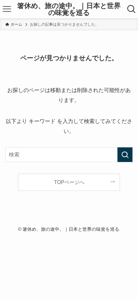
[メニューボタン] (6, 9)
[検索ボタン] (131, 9)
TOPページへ (69, 182)
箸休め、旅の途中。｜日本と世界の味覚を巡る (69, 9)
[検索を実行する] (125, 154)
